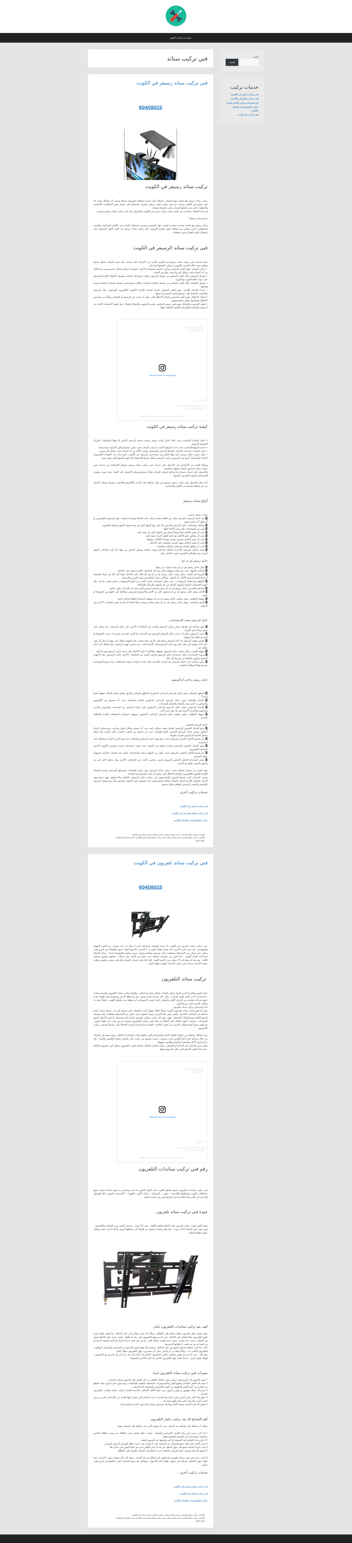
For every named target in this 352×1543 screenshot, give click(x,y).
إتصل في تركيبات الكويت (180, 37)
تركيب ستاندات (157, 834)
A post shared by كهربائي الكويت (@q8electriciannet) (162, 416)
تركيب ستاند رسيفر (172, 834)
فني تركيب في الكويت (141, 834)
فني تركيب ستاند (173, 837)
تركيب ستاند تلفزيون (189, 834)
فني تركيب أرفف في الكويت (194, 806)
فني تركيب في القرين (247, 114)
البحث (255, 56)
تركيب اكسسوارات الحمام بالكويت (191, 820)
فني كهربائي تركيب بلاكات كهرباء (242, 102)
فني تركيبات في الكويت (125, 837)
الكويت (202, 834)
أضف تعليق (200, 840)
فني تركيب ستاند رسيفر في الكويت (172, 83)
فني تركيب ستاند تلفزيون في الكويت (190, 813)
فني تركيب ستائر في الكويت (244, 98)
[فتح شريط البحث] (162, 38)
